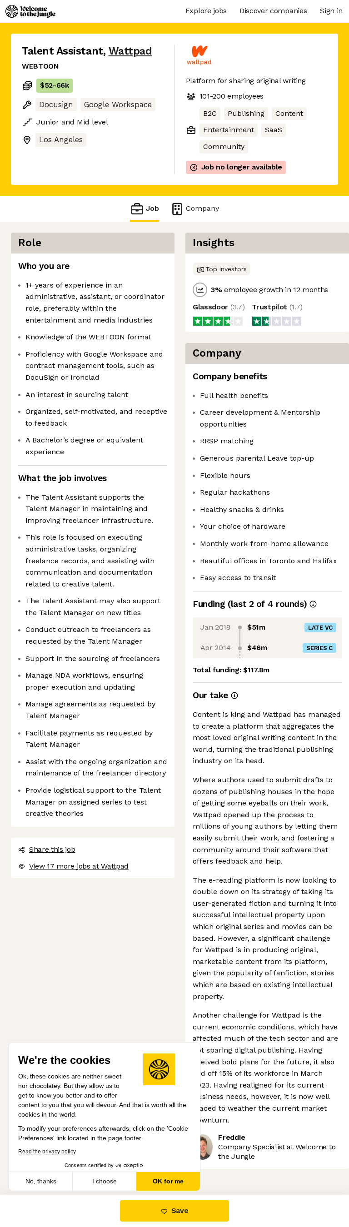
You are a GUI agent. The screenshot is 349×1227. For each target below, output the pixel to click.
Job (152, 208)
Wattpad (130, 51)
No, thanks (40, 1181)
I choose (104, 1181)
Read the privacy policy (47, 1151)
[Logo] (30, 11)
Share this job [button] (52, 849)
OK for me (168, 1181)
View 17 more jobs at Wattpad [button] (79, 866)
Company (202, 208)
